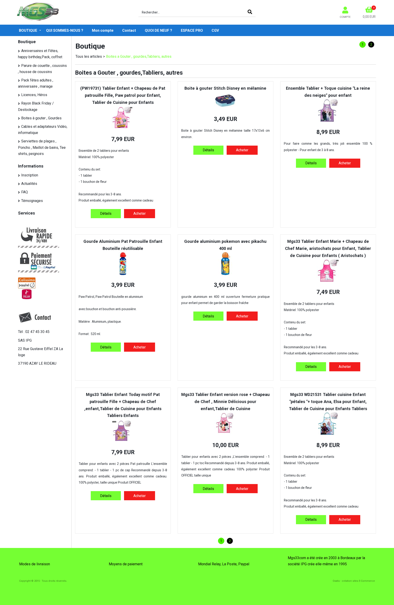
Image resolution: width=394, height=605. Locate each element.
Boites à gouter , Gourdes (41, 118)
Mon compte (103, 30)
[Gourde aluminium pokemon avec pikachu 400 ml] (225, 274)
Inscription (29, 175)
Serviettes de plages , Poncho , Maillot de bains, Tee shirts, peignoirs (42, 147)
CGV (215, 30)
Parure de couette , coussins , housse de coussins (42, 68)
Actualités (29, 183)
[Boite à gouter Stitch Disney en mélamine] (225, 107)
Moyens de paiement (126, 564)
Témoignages (32, 201)
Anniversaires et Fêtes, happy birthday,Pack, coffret (40, 54)
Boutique (28, 30)
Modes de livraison (34, 564)
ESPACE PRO (192, 30)
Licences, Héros (34, 95)
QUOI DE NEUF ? (158, 30)
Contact (129, 30)
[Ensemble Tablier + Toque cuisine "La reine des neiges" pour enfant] (328, 120)
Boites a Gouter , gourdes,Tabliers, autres (138, 56)
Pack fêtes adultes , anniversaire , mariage (35, 83)
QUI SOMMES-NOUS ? (64, 30)
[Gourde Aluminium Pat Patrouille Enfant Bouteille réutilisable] (122, 274)
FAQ (24, 192)
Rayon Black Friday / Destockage (36, 106)
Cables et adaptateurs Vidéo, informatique (42, 129)
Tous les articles (88, 56)
